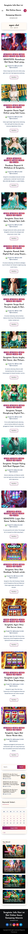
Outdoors (6, 619)
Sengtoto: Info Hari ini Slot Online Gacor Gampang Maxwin (13, 10)
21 (17, 820)
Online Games (7, 160)
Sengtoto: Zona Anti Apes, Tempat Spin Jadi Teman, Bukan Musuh (14, 221)
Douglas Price (11, 65)
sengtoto (21, 54)
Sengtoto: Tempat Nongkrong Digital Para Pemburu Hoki (14, 413)
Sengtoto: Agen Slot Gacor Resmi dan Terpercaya (14, 735)
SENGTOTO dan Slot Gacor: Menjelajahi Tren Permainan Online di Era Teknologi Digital (11, 783)
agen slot (15, 54)
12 (10, 818)
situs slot (6, 56)
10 (4, 818)
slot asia (22, 56)
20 (14, 820)
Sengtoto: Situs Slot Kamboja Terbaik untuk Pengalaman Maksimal (14, 572)
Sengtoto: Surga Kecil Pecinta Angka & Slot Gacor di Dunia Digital (14, 307)
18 (7, 820)
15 (20, 818)
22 (20, 820)
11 (7, 818)
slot (18, 56)
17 (4, 820)
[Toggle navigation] (2, 10)
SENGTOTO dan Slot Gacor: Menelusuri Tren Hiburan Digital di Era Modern (11, 775)
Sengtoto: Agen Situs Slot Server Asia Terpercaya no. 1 (14, 627)
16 (23, 818)
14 (17, 818)
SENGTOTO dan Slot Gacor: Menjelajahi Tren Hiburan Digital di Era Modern (10, 791)
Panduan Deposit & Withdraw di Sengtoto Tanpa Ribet (14, 168)
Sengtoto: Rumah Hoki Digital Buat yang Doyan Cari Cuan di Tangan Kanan (14, 254)
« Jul (4, 832)
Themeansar (14, 932)
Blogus (21, 930)
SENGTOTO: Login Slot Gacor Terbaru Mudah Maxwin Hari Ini (14, 521)
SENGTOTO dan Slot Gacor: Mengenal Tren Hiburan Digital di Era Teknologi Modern (13, 901)
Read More (14, 77)
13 (13, 818)
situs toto (12, 56)
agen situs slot (7, 54)
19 (10, 820)
